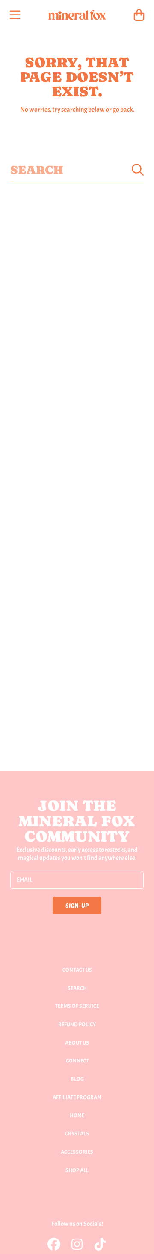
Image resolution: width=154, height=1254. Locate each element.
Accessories (77, 1152)
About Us (77, 1042)
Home (77, 1115)
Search (77, 988)
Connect (77, 1060)
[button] (15, 15)
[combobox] (77, 170)
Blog (77, 1079)
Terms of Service (77, 1006)
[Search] (137, 169)
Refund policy (77, 1024)
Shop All (77, 1170)
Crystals (77, 1133)
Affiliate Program (77, 1097)
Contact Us (77, 970)
